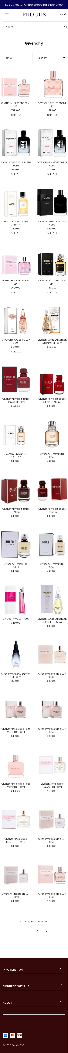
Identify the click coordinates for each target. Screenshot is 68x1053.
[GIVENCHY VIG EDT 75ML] (16, 599)
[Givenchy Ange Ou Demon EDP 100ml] (16, 654)
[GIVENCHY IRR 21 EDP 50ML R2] (52, 84)
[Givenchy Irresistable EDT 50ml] (16, 874)
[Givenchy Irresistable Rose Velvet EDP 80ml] (16, 709)
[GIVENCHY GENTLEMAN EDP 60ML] (52, 202)
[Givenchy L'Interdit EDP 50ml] (52, 544)
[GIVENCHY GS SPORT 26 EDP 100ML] (16, 143)
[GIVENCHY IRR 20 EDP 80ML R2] (16, 84)
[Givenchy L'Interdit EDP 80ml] (16, 544)
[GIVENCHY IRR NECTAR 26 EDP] (16, 261)
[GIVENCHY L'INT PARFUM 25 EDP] (52, 261)
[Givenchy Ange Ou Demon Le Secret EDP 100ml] (52, 320)
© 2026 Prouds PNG (13, 1045)
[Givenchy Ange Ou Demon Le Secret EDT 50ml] (52, 599)
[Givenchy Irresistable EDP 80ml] (52, 654)
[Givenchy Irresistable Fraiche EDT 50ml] (52, 764)
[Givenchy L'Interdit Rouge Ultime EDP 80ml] (16, 379)
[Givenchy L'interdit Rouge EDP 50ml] (52, 489)
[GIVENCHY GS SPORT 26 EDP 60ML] (52, 143)
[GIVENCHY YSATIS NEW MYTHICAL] (16, 202)
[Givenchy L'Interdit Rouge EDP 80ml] (16, 489)
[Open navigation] (11, 14)
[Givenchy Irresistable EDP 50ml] (52, 709)
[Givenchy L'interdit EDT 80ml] (52, 434)
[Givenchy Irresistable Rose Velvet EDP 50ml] (16, 764)
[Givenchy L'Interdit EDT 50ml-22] (16, 434)
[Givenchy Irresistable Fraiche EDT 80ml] (16, 819)
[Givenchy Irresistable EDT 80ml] (52, 819)
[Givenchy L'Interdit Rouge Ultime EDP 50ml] (52, 379)
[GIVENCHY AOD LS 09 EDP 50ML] (16, 320)
